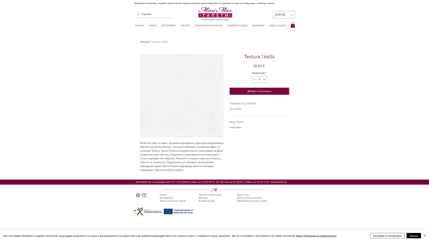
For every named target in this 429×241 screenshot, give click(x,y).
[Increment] (264, 79)
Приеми (413, 235)
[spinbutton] (259, 79)
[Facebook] (138, 195)
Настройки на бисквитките (387, 235)
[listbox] (284, 15)
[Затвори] (425, 235)
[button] (292, 25)
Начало (144, 42)
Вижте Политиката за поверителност (316, 235)
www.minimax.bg (278, 182)
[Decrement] (254, 79)
